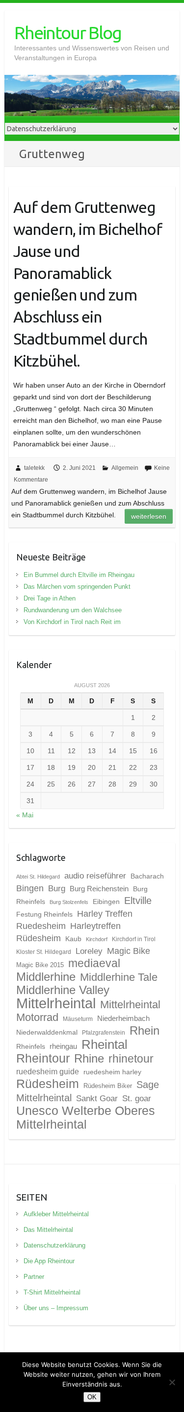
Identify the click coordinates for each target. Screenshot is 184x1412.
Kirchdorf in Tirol (134, 939)
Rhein (144, 1030)
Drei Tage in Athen (50, 598)
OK (92, 1397)
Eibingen (106, 901)
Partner (34, 1276)
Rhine (89, 1058)
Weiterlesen (148, 516)
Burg (56, 888)
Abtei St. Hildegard (38, 877)
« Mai (24, 815)
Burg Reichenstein (99, 889)
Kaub (73, 939)
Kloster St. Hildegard (43, 952)
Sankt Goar (97, 1098)
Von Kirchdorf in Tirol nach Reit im (72, 621)
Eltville (138, 900)
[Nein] (172, 1382)
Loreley (89, 951)
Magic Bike (128, 951)
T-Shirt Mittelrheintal (52, 1292)
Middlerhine (46, 976)
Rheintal (104, 1044)
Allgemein (124, 467)
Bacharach (147, 876)
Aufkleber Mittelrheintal (56, 1214)
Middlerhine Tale (119, 977)
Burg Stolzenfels (69, 902)
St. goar (136, 1098)
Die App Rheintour (49, 1261)
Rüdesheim (47, 1083)
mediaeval (94, 963)
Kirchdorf (96, 939)
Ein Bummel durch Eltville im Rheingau (79, 575)
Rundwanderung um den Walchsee (73, 610)
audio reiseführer (95, 875)
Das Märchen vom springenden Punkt (77, 586)
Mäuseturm (78, 1019)
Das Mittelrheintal (48, 1229)
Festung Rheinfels (44, 914)
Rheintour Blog (67, 33)
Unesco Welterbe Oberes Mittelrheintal (85, 1117)
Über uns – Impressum (56, 1308)
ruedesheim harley (112, 1072)
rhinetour (131, 1058)
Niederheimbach (123, 1018)
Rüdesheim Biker (107, 1085)
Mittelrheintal (56, 1003)
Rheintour (43, 1058)
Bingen (30, 888)
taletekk (34, 467)
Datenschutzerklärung (54, 1245)
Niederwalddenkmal (47, 1032)
